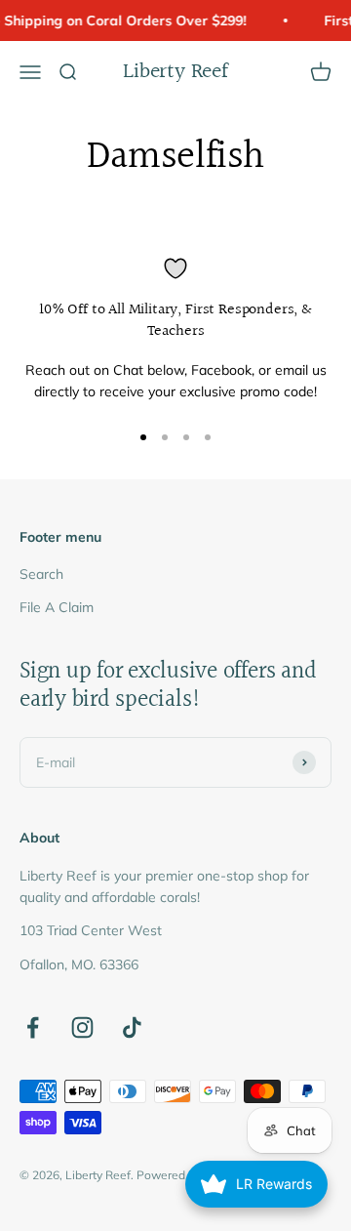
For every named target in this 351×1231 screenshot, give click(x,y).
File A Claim (57, 607)
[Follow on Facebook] (33, 1027)
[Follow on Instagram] (82, 1027)
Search (41, 574)
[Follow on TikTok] (132, 1027)
